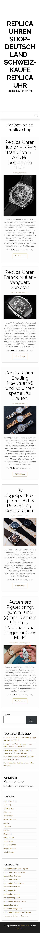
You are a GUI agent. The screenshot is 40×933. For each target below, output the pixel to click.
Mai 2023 (6, 830)
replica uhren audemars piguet (19, 643)
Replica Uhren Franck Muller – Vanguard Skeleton (20, 279)
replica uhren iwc (10, 890)
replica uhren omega (11, 894)
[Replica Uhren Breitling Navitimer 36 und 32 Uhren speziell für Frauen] (20, 420)
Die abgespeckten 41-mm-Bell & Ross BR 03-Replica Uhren (20, 500)
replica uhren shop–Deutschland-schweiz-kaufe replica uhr (20, 54)
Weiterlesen (20, 256)
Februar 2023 (8, 838)
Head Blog (20, 928)
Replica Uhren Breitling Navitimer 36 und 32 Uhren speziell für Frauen (20, 385)
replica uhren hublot (19, 172)
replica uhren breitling (19, 403)
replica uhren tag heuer (12, 909)
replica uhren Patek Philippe (14, 901)
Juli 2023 (6, 823)
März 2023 (7, 834)
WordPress (25, 926)
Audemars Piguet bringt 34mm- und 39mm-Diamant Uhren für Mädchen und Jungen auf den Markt (20, 619)
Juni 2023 (7, 827)
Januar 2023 (8, 841)
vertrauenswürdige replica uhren (16, 916)
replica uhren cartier (11, 880)
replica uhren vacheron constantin (17, 912)
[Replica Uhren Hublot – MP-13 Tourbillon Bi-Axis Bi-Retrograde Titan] (20, 195)
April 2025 (7, 805)
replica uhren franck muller (19, 292)
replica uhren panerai (11, 898)
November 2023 (9, 819)
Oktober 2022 (8, 852)
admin (12, 250)
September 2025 (9, 801)
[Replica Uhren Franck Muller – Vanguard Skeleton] (20, 307)
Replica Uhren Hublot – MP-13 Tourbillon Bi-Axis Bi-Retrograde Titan (20, 154)
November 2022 (9, 849)
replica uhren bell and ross (19, 516)
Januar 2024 (8, 816)
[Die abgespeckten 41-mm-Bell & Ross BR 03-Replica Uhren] (20, 532)
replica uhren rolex (10, 905)
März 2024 (7, 812)
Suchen (6, 714)
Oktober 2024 (8, 809)
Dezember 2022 (9, 845)
